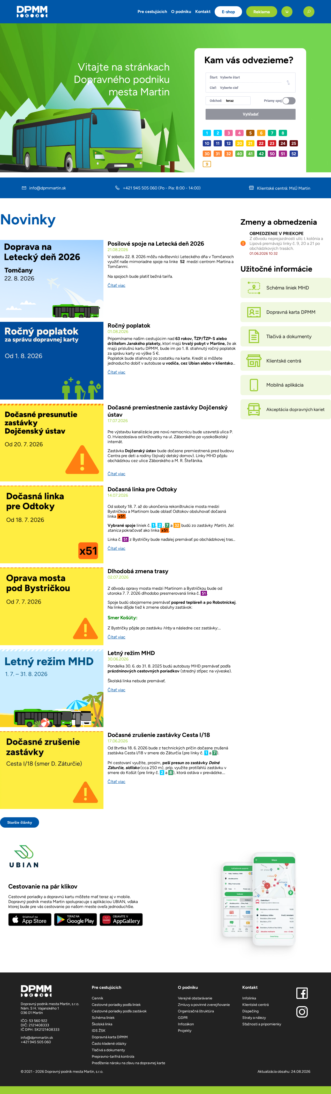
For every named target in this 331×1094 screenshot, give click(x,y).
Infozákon (186, 1024)
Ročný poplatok (129, 325)
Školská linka (102, 1024)
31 (218, 153)
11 (218, 143)
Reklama (261, 11)
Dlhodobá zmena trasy (138, 571)
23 (272, 143)
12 (229, 143)
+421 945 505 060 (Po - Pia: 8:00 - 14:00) (162, 188)
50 (272, 153)
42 (261, 153)
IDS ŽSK (99, 1030)
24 (283, 143)
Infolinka (249, 998)
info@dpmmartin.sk (47, 188)
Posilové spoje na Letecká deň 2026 (156, 243)
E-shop (228, 11)
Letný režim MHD (131, 653)
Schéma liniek (103, 1017)
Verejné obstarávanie (195, 998)
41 (250, 153)
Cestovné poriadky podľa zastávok (119, 1011)
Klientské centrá (255, 1005)
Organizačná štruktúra (196, 1011)
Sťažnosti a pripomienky (261, 1024)
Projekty (184, 1030)
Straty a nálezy (254, 1017)
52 (293, 153)
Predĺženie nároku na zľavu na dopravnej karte (128, 1063)
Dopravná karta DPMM (110, 1037)
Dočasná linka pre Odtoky (142, 489)
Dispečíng (250, 1011)
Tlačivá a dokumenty (108, 1050)
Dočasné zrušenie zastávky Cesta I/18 (159, 734)
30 (207, 153)
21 (250, 143)
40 (239, 153)
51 (283, 153)
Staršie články (19, 822)
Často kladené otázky (109, 1043)
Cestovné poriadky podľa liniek (116, 1005)
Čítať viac (116, 285)
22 (261, 143)
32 (228, 153)
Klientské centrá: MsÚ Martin (283, 188)
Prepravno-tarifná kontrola (113, 1056)
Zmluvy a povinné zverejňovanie (204, 1005)
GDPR (183, 1017)
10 (207, 143)
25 (293, 143)
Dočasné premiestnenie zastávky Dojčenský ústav (168, 411)
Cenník (97, 998)
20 (239, 143)
